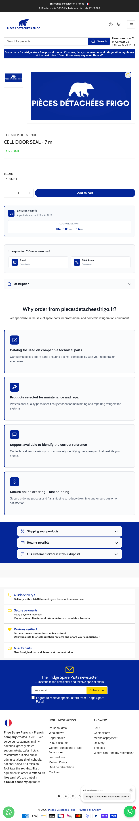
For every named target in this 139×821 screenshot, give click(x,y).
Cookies (54, 772)
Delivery (99, 742)
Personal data (58, 728)
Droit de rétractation (61, 767)
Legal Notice (57, 738)
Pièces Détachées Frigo (61, 809)
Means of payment (105, 738)
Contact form (102, 732)
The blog (99, 747)
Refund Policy (58, 762)
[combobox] (57, 41)
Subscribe (96, 690)
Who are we (56, 732)
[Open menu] (131, 24)
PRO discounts (58, 742)
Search (102, 41)
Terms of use (57, 757)
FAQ (97, 728)
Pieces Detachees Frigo (20, 135)
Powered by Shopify (89, 809)
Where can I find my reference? (114, 752)
